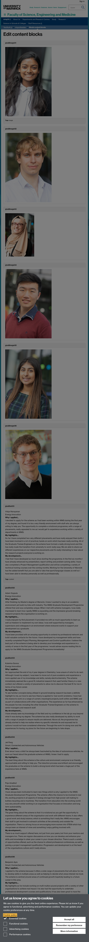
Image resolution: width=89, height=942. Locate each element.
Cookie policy (10, 915)
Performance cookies (20, 934)
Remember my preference (69, 925)
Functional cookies (18, 923)
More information (69, 931)
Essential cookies (17, 918)
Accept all (69, 919)
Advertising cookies (19, 929)
